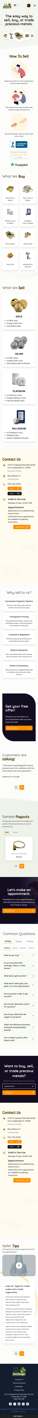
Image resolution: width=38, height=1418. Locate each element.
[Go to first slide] (21, 866)
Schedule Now (20, 527)
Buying (19, 941)
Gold (7, 832)
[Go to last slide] (16, 787)
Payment (23, 948)
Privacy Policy (19, 1390)
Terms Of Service (19, 1383)
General (7, 948)
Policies (31, 948)
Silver (15, 832)
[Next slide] (21, 787)
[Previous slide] (16, 866)
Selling (8, 941)
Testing (14, 948)
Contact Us (8, 1093)
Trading (29, 941)
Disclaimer (19, 1386)
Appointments (9, 1086)
